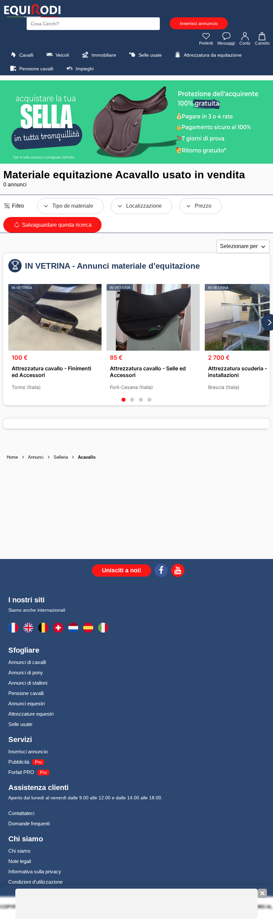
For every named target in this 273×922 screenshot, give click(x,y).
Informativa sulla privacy (34, 871)
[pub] (136, 122)
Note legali (19, 861)
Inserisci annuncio (199, 23)
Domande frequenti (29, 823)
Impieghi (84, 68)
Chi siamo (19, 851)
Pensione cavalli (35, 68)
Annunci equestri (26, 703)
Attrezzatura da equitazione (212, 55)
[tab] (124, 400)
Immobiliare (103, 55)
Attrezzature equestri (31, 714)
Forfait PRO (21, 772)
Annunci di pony (25, 672)
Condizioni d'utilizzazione (35, 882)
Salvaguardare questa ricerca (56, 225)
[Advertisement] (136, 510)
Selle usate (149, 55)
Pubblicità (18, 762)
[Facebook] (161, 571)
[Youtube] (177, 571)
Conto (244, 43)
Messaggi (226, 43)
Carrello (262, 43)
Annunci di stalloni (27, 683)
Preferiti (206, 43)
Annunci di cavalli (27, 662)
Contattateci (21, 813)
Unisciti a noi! (121, 570)
